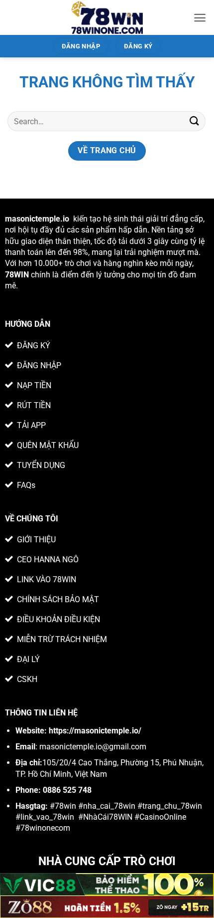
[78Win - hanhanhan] (107, 17)
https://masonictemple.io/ (95, 730)
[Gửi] (195, 121)
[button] (200, 17)
